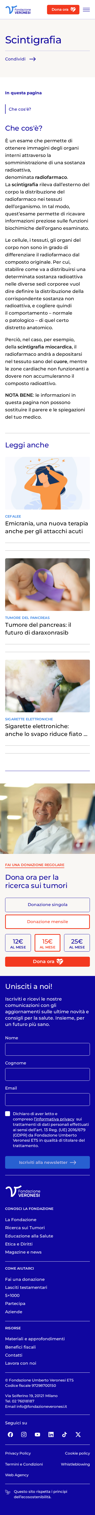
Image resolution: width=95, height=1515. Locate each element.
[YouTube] (37, 1434)
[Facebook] (10, 1434)
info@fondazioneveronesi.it (42, 1406)
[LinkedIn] (51, 1434)
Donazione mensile (47, 921)
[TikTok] (64, 1434)
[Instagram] (24, 1434)
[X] (78, 1434)
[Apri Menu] (85, 9)
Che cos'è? (20, 109)
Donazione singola (47, 904)
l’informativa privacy (54, 1119)
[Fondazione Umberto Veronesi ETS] (18, 9)
